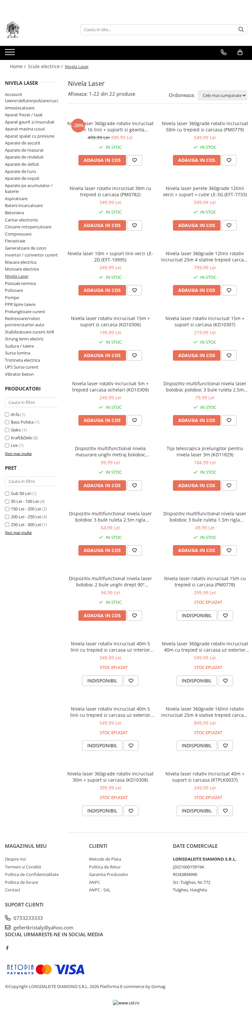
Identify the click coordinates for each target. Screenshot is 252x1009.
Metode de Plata (105, 859)
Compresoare (18, 234)
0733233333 (27, 918)
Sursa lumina (17, 353)
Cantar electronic (21, 220)
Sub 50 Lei (21, 493)
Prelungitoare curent (25, 311)
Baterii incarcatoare (24, 205)
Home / (18, 66)
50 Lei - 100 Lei (25, 501)
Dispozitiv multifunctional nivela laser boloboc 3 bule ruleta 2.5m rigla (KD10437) (110, 516)
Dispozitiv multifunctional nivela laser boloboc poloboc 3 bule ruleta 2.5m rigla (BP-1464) (204, 386)
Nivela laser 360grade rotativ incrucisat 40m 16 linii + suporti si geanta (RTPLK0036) (110, 126)
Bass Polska (22, 422)
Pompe (12, 297)
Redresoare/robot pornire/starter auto (24, 321)
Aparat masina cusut (25, 129)
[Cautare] (241, 29)
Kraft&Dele (21, 438)
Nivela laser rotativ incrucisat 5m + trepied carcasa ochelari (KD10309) (110, 386)
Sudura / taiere (19, 346)
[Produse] (10, 54)
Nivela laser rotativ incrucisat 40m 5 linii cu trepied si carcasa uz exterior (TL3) (110, 712)
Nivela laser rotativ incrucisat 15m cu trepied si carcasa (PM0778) (205, 581)
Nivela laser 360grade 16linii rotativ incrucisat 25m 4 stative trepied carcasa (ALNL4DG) (205, 712)
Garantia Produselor (108, 874)
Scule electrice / (46, 66)
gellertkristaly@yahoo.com (43, 927)
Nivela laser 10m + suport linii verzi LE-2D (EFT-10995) (110, 256)
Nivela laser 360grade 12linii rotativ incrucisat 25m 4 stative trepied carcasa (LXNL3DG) (205, 256)
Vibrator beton (19, 374)
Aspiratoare (16, 198)
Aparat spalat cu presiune (29, 136)
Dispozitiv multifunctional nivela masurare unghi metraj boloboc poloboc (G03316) (110, 451)
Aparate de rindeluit (24, 157)
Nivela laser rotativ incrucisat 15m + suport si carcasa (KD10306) (110, 321)
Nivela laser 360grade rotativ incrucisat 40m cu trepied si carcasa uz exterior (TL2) (205, 646)
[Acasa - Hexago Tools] (38, 29)
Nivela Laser (17, 276)
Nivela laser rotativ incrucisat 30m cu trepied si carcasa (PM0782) (110, 191)
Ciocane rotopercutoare (28, 227)
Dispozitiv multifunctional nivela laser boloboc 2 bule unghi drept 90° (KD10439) (110, 581)
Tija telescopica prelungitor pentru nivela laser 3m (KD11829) (205, 451)
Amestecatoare (19, 108)
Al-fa (15, 414)
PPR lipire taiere (20, 304)
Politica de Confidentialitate (32, 874)
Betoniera (14, 213)
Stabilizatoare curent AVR (29, 332)
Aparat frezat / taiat (24, 115)
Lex (14, 445)
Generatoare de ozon (25, 248)
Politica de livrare (21, 882)
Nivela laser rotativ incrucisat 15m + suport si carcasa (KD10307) (204, 321)
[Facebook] (7, 948)
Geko (16, 430)
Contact (12, 890)
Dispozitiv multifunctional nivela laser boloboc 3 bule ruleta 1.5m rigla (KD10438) (204, 516)
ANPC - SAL (100, 890)
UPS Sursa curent (21, 367)
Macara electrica (20, 262)
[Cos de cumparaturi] (240, 52)
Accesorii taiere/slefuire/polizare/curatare (36, 97)
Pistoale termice (20, 283)
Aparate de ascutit (22, 143)
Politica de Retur (105, 867)
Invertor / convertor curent (31, 255)
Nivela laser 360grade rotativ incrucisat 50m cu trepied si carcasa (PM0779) (205, 126)
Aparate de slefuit (22, 164)
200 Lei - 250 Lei (26, 517)
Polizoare (14, 290)
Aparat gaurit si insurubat (29, 122)
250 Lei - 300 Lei (26, 524)
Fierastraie (15, 241)
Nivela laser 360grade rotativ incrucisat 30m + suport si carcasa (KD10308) (110, 777)
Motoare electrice (22, 269)
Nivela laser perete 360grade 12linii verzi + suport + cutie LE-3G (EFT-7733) (205, 191)
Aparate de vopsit (22, 178)
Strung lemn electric (24, 339)
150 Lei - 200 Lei (26, 509)
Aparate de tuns (20, 171)
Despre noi (15, 859)
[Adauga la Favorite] (134, 160)
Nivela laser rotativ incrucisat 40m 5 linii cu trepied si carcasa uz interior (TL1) (110, 646)
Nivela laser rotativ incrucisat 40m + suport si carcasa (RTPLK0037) (204, 777)
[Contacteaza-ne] (223, 52)
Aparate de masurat (24, 150)
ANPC (94, 882)
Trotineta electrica (22, 360)
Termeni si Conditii (23, 867)
